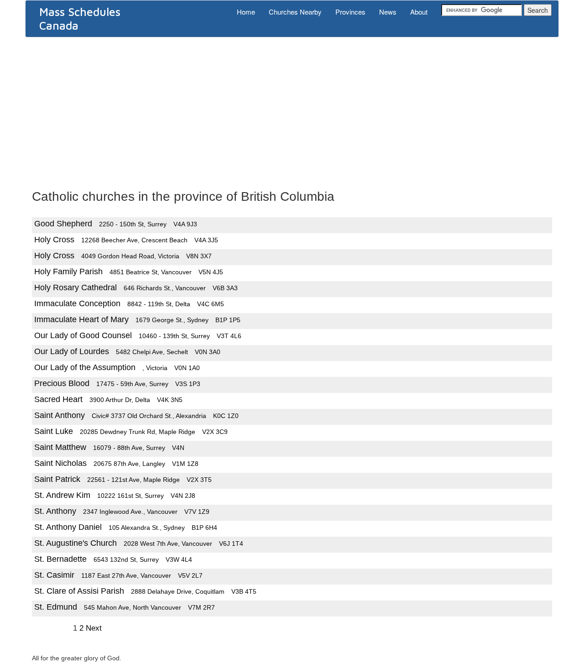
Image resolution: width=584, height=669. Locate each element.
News (387, 11)
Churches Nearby (295, 11)
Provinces (350, 11)
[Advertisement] (292, 110)
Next (94, 628)
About (419, 11)
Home (246, 11)
